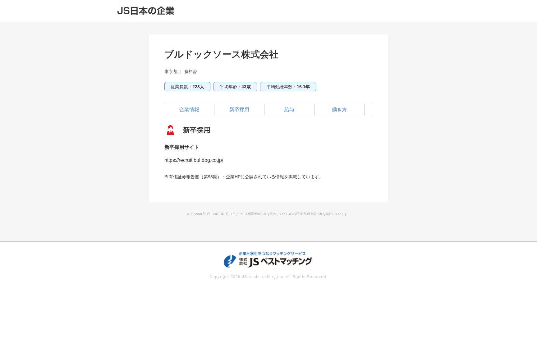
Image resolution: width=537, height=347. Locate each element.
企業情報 (189, 109)
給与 (289, 109)
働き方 (339, 109)
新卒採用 (239, 109)
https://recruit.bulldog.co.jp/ (193, 160)
